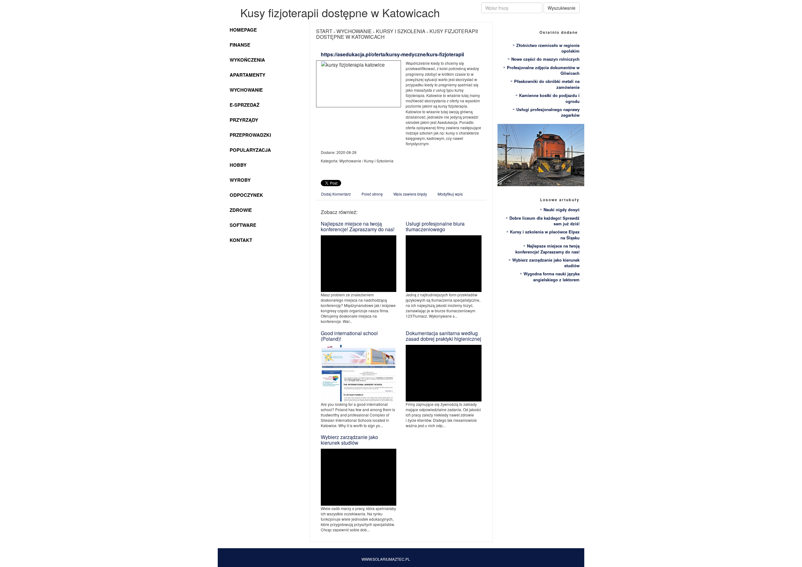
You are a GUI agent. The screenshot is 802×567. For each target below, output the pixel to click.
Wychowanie (246, 89)
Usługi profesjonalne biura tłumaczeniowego (435, 226)
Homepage (243, 29)
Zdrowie (241, 210)
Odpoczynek (246, 195)
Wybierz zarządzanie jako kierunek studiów (349, 439)
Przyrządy (244, 119)
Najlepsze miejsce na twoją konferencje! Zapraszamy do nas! (357, 226)
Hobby (238, 164)
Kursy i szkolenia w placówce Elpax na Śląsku (545, 235)
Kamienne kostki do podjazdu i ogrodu (549, 98)
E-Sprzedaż (244, 104)
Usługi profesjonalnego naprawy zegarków (548, 112)
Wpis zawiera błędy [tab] (410, 194)
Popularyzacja (250, 149)
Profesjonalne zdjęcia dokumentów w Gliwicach (543, 70)
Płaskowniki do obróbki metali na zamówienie (547, 84)
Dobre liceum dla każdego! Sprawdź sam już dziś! (544, 221)
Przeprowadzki (250, 134)
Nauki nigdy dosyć (562, 209)
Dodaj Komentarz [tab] (336, 194)
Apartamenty (247, 74)
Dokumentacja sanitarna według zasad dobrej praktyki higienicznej (443, 335)
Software (243, 225)
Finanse (240, 44)
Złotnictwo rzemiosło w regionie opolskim (548, 48)
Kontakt (241, 240)
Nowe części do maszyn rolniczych (545, 59)
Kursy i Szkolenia (400, 31)
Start (324, 31)
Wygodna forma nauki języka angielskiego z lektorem (551, 277)
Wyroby (240, 179)
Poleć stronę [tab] (372, 194)
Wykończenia (247, 59)
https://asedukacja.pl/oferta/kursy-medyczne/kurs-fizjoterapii (392, 54)
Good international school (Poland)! (349, 335)
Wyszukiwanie (561, 8)
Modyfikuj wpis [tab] (450, 194)
